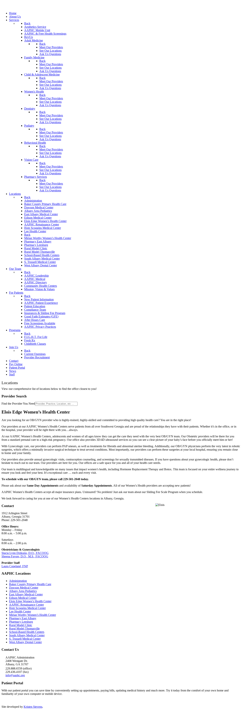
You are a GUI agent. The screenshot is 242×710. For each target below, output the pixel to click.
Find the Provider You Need (18, 403)
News (43, 9)
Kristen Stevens (33, 706)
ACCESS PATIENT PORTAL (20, 700)
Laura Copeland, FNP (15, 566)
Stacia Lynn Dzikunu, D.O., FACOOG (25, 553)
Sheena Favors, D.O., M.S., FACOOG (25, 556)
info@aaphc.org (15, 675)
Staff (54, 9)
